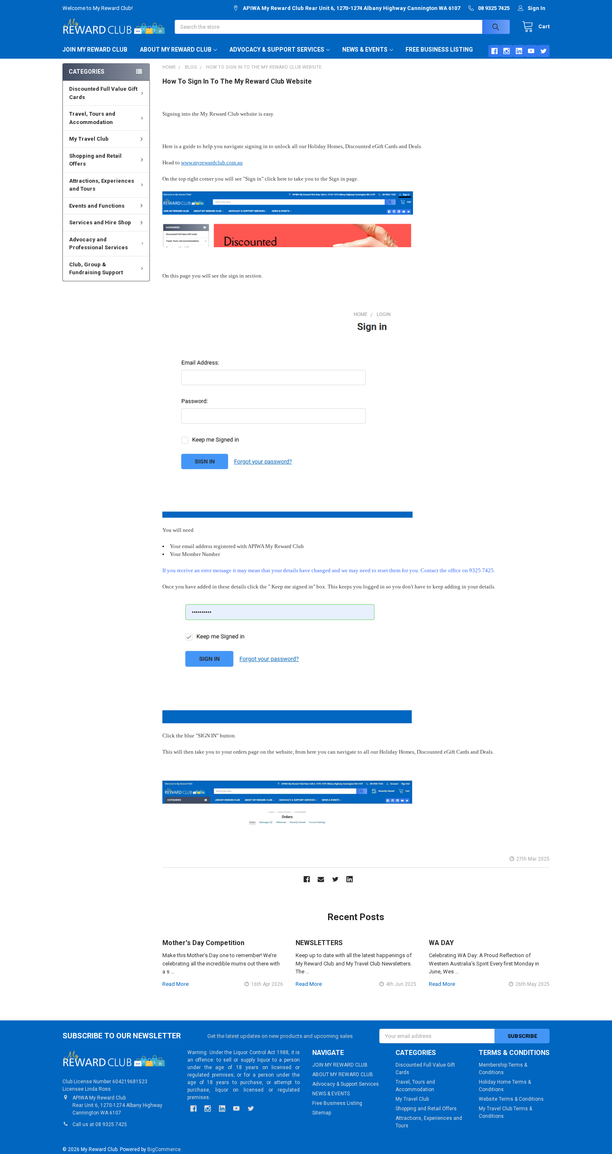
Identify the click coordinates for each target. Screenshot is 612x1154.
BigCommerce (164, 1149)
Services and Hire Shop (100, 222)
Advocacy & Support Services (276, 49)
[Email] (321, 879)
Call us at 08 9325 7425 (99, 1124)
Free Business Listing (439, 49)
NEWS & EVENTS (365, 49)
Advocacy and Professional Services (98, 243)
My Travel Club (89, 139)
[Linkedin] (519, 51)
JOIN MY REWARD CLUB (94, 49)
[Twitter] (543, 51)
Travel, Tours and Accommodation (92, 118)
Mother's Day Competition (203, 943)
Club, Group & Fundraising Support (96, 268)
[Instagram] (506, 51)
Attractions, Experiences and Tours (101, 185)
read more (175, 984)
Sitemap (321, 1113)
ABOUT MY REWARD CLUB (175, 49)
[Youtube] (531, 51)
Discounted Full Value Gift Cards (103, 93)
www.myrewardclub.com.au (212, 162)
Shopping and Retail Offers (95, 160)
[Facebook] (494, 51)
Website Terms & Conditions (511, 1099)
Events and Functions (96, 206)
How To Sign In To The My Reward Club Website (237, 81)
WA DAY (441, 943)
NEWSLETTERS (319, 943)
